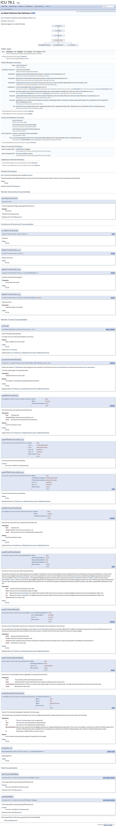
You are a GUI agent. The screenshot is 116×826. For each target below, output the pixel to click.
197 (12, 790)
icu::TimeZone (22, 56)
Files (47, 6)
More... (34, 18)
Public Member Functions (88, 11)
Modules (21, 6)
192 (12, 812)
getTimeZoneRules (21, 91)
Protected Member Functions (99, 11)
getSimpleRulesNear (22, 96)
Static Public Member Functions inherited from (19, 163)
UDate (29, 74)
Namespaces (28, 6)
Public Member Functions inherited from (18, 111)
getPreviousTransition (22, 78)
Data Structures (39, 6)
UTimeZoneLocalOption (42, 100)
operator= (15, 133)
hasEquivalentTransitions (23, 82)
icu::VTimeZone (15, 353)
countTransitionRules (22, 87)
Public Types (79, 11)
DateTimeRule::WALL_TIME (10, 579)
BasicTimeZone (7, 9)
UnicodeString (30, 124)
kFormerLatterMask (22, 153)
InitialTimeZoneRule (102, 89)
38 (10, 186)
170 (12, 217)
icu (1, 9)
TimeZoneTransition (49, 74)
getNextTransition (21, 74)
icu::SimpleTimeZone (26, 353)
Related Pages (13, 6)
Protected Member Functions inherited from (19, 142)
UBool (13, 74)
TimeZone (29, 18)
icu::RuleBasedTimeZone (42, 353)
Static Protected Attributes (110, 11)
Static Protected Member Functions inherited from (21, 165)
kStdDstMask (20, 149)
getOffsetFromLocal (22, 100)
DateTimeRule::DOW (91, 577)
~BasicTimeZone (21, 65)
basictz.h (11, 21)
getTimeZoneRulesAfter (19, 137)
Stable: (3, 181)
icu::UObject (28, 113)
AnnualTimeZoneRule (58, 96)
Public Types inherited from (14, 56)
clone (17, 69)
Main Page (4, 6)
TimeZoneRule (33, 89)
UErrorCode (77, 82)
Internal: (4, 463)
